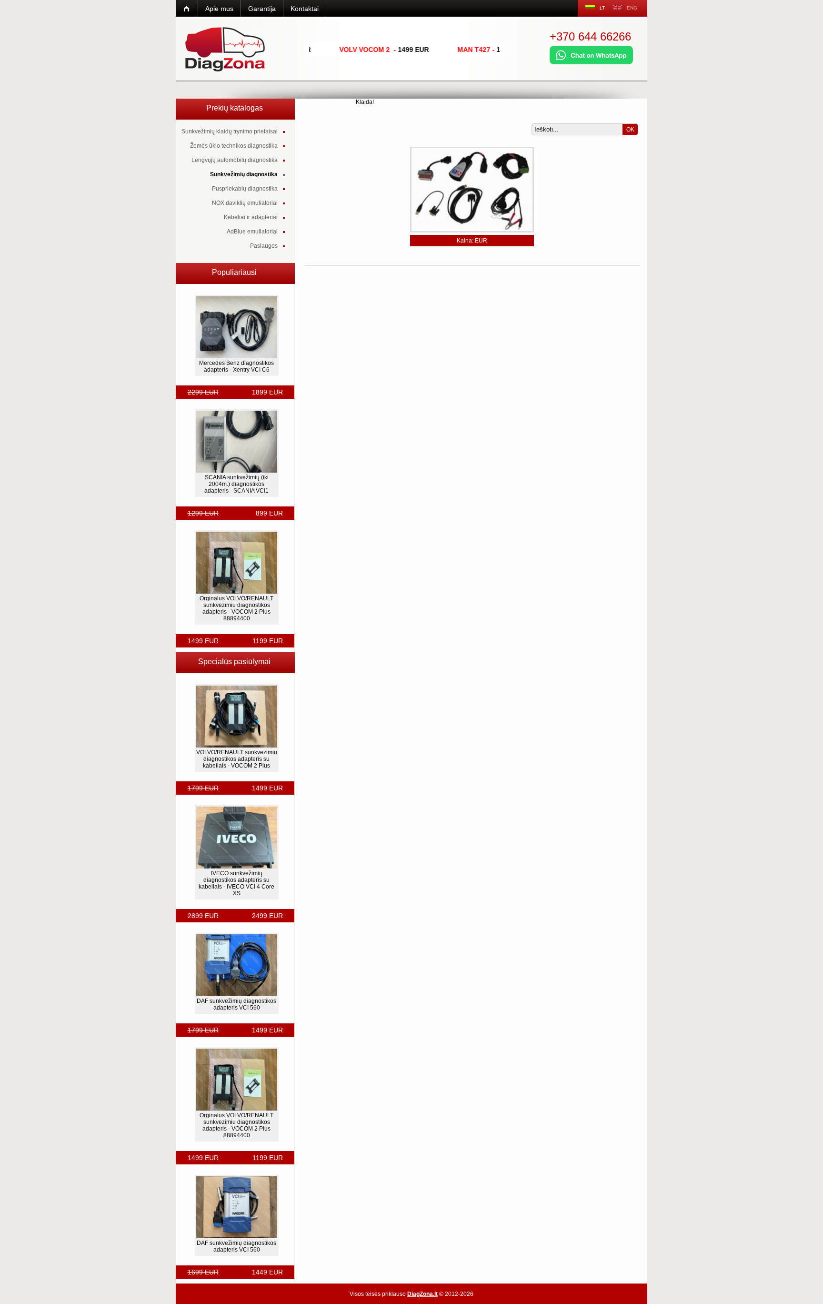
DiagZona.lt (422, 1294)
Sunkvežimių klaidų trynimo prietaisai (229, 131)
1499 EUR (489, 49)
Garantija (262, 8)
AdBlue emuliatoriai (252, 231)
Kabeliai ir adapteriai (251, 217)
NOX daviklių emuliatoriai (245, 203)
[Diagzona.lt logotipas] (225, 49)
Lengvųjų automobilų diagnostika (234, 160)
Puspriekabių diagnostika (245, 188)
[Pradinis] (187, 8)
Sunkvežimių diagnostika (244, 174)
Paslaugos (264, 246)
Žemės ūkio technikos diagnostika (234, 145)
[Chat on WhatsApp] (591, 62)
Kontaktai (305, 8)
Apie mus (219, 8)
